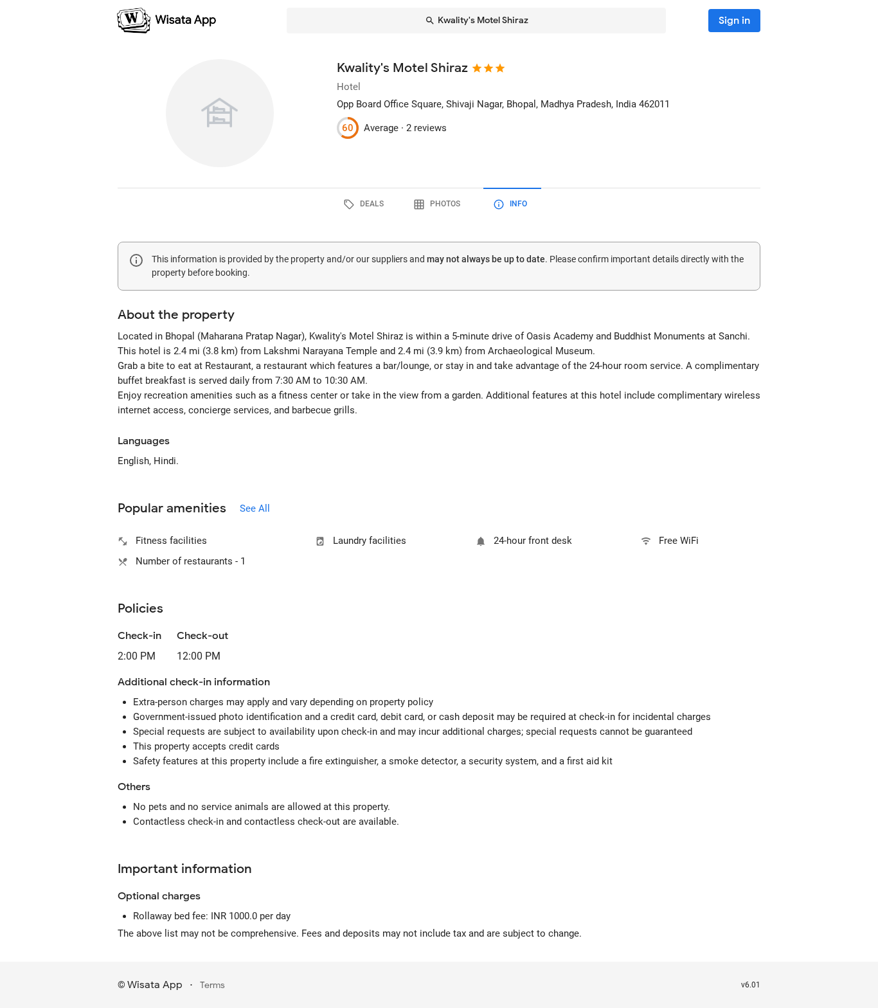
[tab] (366, 204)
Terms (212, 985)
